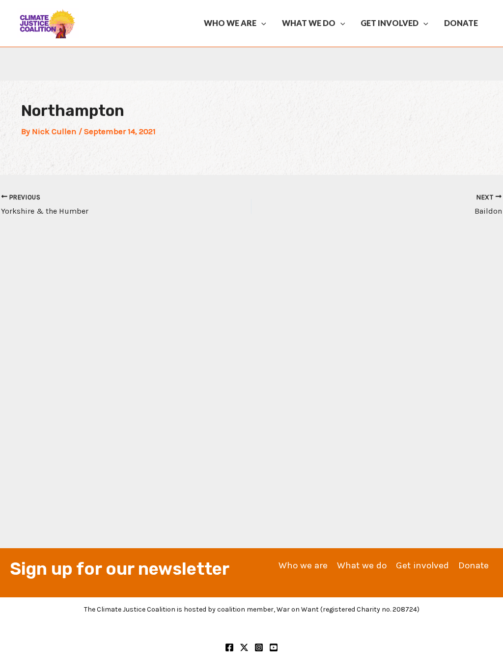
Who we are (230, 23)
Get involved (390, 23)
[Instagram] (258, 647)
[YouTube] (273, 647)
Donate (461, 23)
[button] (261, 23)
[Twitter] (244, 647)
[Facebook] (229, 647)
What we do (308, 23)
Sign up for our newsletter (119, 569)
